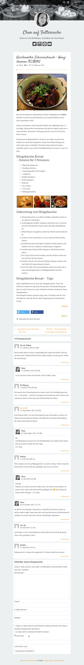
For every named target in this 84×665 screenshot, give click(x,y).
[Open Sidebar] (68, 2)
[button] (23, 312)
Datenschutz (59, 660)
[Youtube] (50, 44)
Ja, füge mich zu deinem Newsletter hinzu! (32, 632)
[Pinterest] (45, 44)
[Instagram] (39, 44)
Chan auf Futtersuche (42, 32)
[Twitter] (34, 44)
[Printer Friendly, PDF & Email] (64, 316)
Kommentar (19, 572)
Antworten (65, 362)
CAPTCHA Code (20, 646)
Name (17, 601)
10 (27, 65)
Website (17, 618)
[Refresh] (29, 636)
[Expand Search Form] (64, 2)
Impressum (48, 660)
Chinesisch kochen (26, 319)
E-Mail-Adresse (20, 609)
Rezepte (37, 319)
